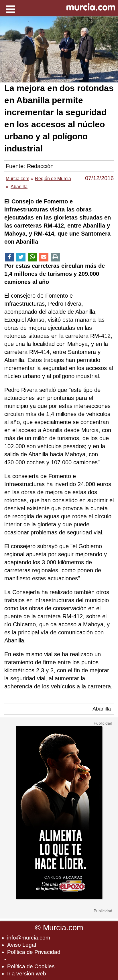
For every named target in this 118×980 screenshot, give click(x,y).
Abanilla (102, 709)
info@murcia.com (28, 938)
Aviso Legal (21, 945)
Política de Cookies (31, 966)
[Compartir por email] (43, 257)
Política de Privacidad (33, 952)
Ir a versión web (26, 974)
